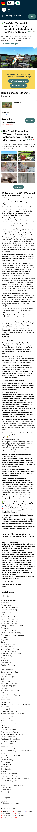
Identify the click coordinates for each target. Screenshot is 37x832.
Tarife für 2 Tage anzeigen (18, 81)
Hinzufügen (30, 120)
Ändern (31, 16)
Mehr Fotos (18, 187)
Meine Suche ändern (18, 85)
